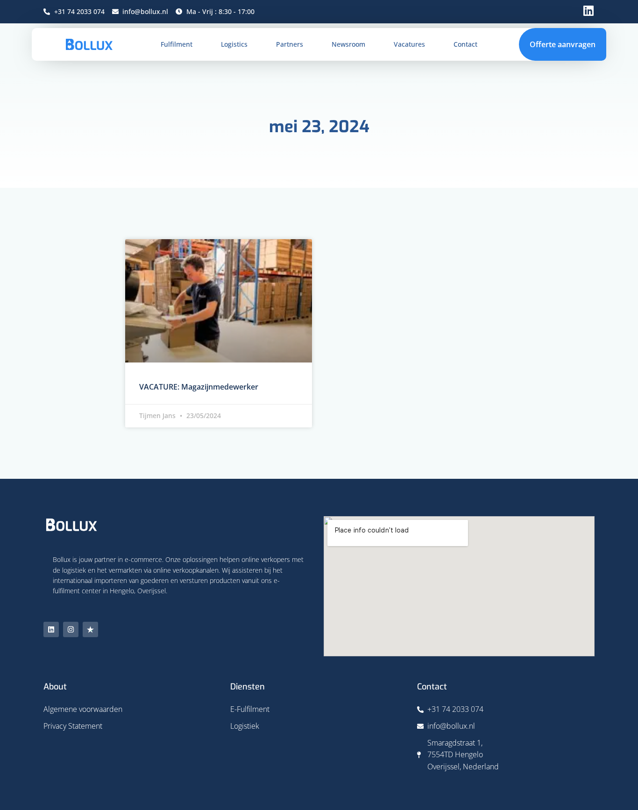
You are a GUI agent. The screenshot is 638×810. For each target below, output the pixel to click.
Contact (465, 44)
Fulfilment (176, 44)
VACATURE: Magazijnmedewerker (198, 387)
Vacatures (409, 44)
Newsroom (348, 44)
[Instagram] (70, 629)
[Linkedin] (51, 629)
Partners (289, 44)
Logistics (234, 44)
